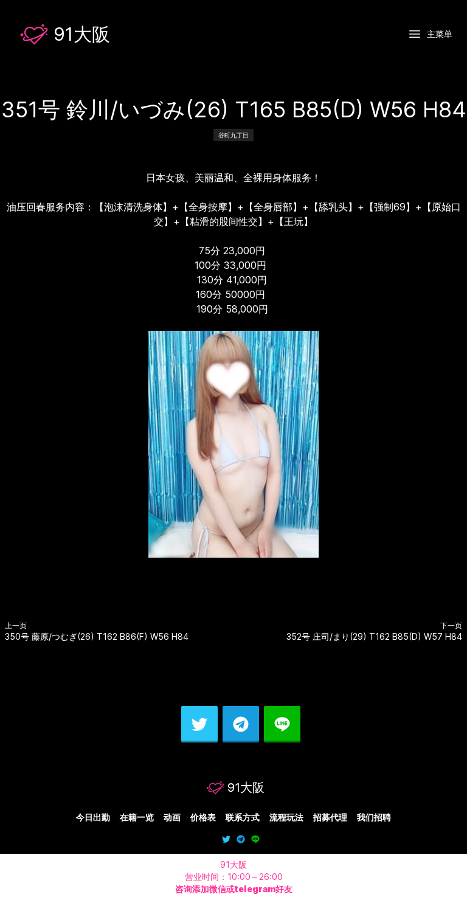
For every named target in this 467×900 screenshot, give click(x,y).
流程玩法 (286, 817)
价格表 (203, 817)
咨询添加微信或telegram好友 (233, 889)
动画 (172, 817)
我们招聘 (374, 817)
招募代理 (330, 817)
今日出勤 (93, 817)
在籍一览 (137, 817)
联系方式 (243, 817)
